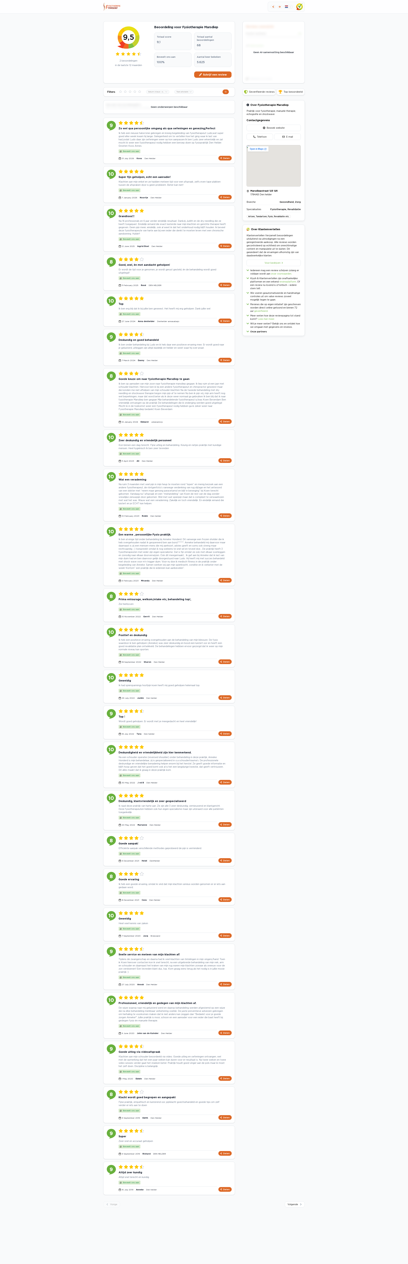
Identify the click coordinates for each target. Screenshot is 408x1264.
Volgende (293, 1204)
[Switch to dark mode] (279, 6)
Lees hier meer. (266, 319)
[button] (274, 331)
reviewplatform (287, 281)
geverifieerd (261, 311)
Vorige (113, 1204)
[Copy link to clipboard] (273, 6)
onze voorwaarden (281, 273)
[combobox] (157, 92)
